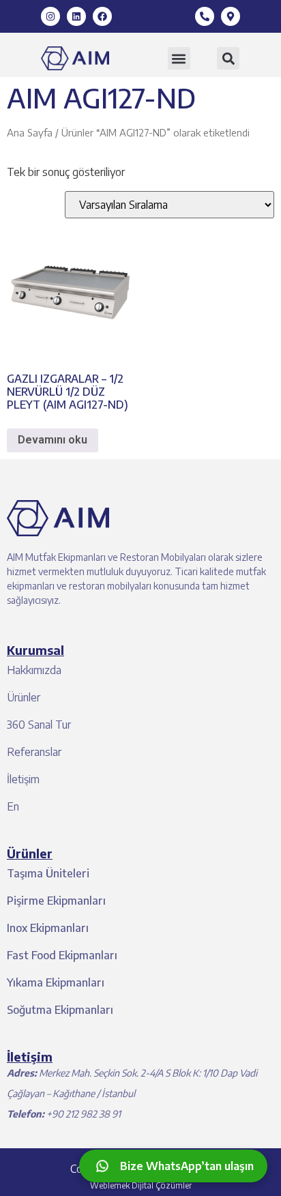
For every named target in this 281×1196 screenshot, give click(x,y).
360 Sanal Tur (39, 724)
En (13, 806)
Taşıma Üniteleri (48, 873)
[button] (179, 58)
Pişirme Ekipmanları (56, 900)
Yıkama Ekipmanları (55, 982)
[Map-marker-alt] (230, 16)
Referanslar (34, 752)
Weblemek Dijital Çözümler (141, 1185)
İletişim (23, 779)
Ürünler (23, 697)
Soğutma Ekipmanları (60, 1010)
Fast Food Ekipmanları (62, 955)
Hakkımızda (34, 670)
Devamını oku (52, 439)
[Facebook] (102, 16)
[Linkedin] (76, 16)
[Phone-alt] (204, 16)
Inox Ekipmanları (48, 928)
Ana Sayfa (30, 132)
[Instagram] (50, 16)
